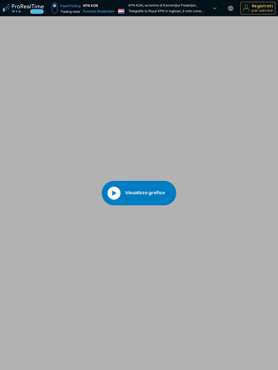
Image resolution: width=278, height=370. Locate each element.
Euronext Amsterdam (98, 11)
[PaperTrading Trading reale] (54, 8)
